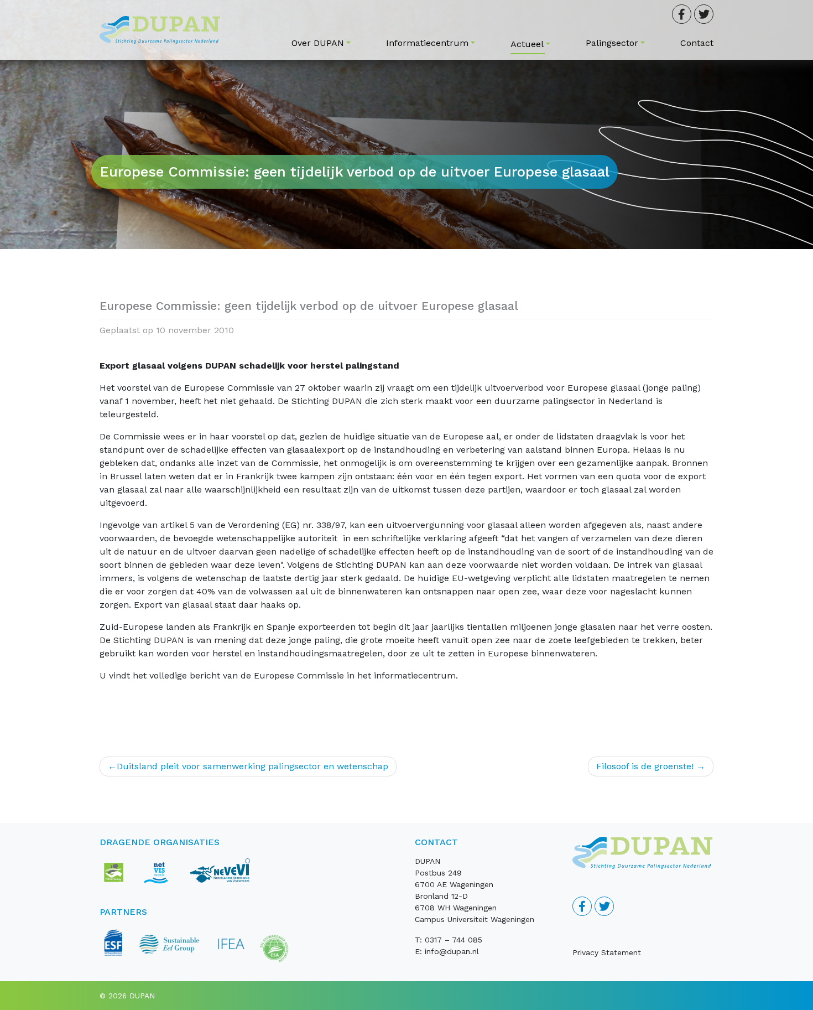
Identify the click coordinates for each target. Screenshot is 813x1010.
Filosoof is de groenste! (645, 766)
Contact (696, 43)
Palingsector (612, 43)
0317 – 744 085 (453, 939)
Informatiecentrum (427, 43)
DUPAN (142, 995)
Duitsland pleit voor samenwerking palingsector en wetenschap (252, 766)
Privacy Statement (606, 952)
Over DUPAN (317, 43)
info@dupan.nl (452, 951)
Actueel (527, 44)
